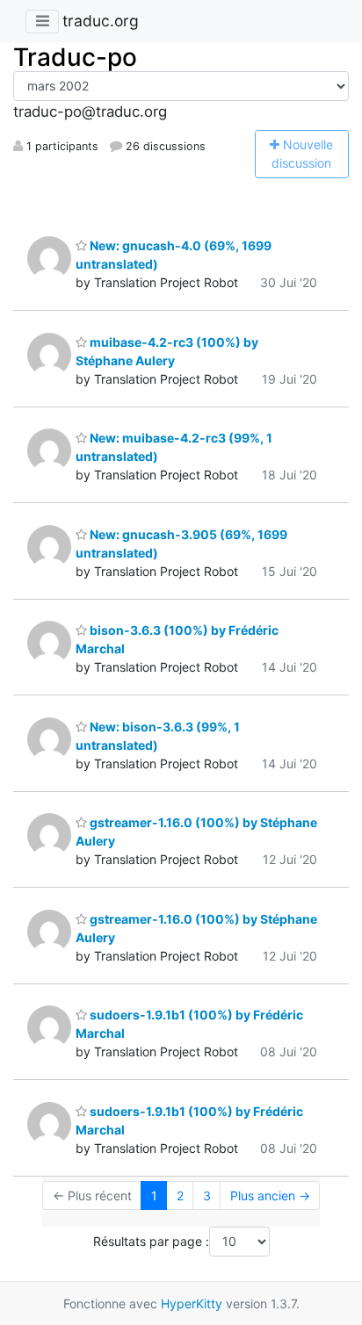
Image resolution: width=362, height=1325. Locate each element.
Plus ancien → (270, 1195)
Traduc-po (75, 57)
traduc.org (100, 20)
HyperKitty (191, 1303)
